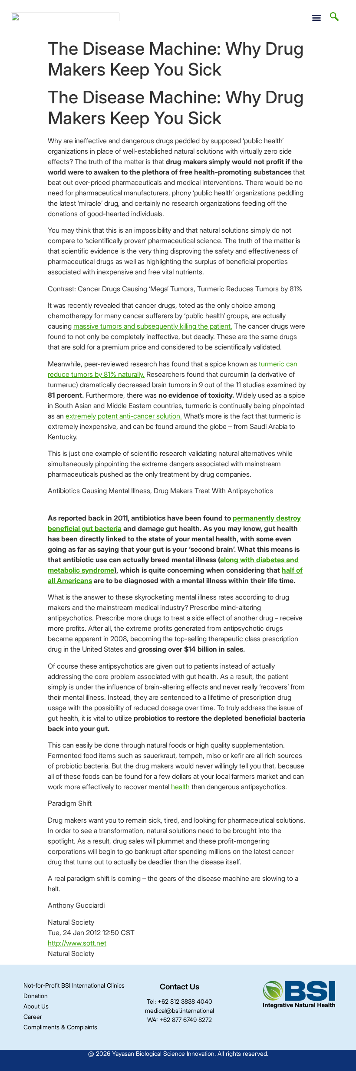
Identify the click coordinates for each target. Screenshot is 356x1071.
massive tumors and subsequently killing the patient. (152, 326)
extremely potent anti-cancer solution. (124, 416)
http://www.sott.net (77, 943)
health (180, 786)
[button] (316, 17)
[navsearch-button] (334, 17)
